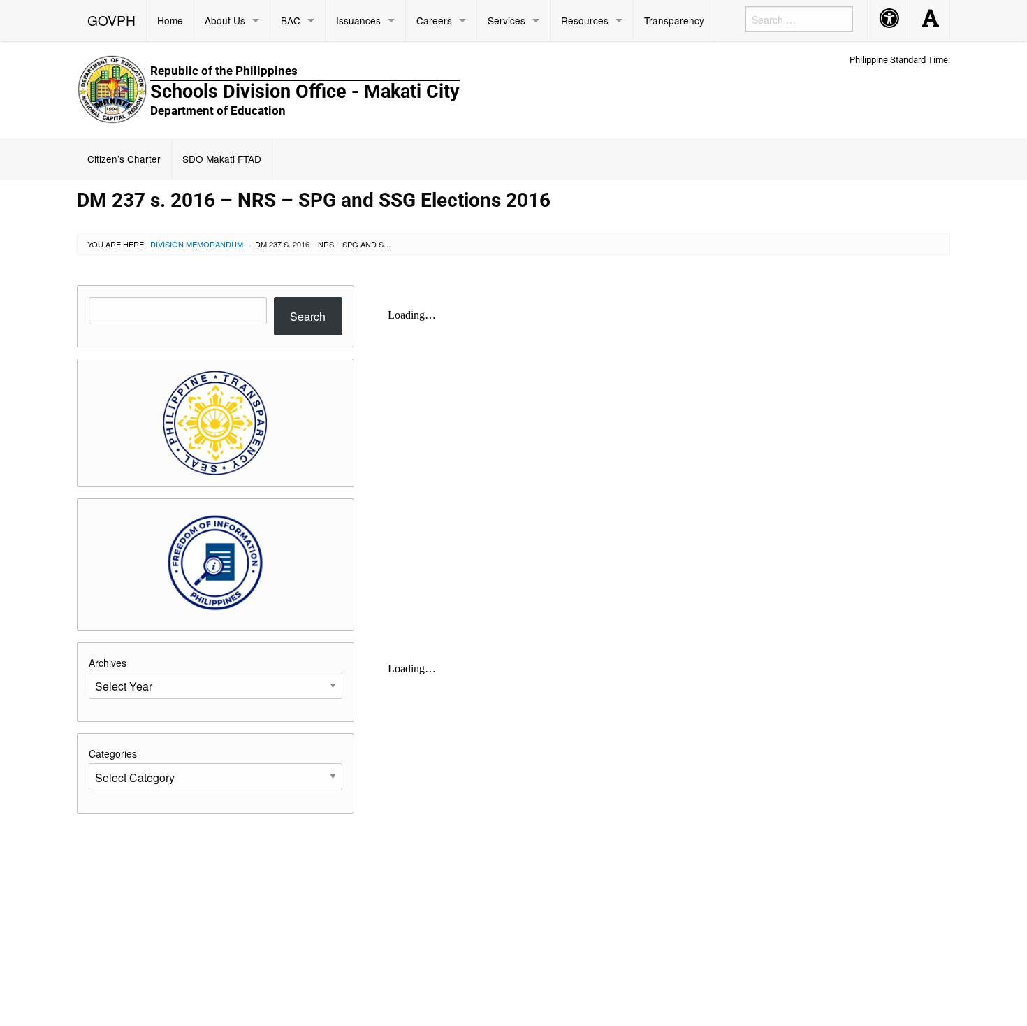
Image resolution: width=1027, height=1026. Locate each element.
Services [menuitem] (506, 20)
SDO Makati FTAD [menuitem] (221, 159)
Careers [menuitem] (434, 20)
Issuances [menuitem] (358, 20)
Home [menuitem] (170, 20)
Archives (107, 663)
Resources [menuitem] (585, 20)
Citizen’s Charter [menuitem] (124, 159)
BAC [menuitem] (290, 20)
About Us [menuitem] (225, 20)
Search (308, 316)
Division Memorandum (196, 244)
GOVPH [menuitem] (111, 19)
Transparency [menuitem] (674, 20)
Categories (113, 753)
